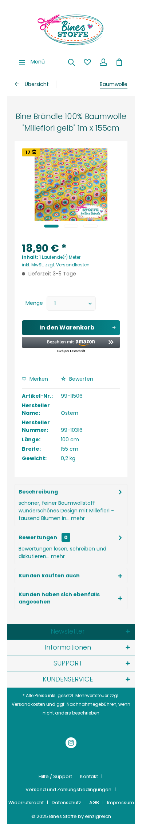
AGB (94, 802)
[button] (71, 345)
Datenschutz (66, 802)
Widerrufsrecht (26, 802)
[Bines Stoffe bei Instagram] (71, 744)
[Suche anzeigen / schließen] (71, 61)
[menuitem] (30, 61)
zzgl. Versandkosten (67, 265)
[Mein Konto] (103, 61)
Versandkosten (28, 704)
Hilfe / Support (55, 776)
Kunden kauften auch (49, 575)
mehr (77, 518)
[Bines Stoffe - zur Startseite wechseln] (71, 29)
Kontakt (89, 776)
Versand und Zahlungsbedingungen (68, 789)
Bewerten (80, 378)
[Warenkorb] (119, 61)
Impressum (120, 802)
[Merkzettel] (87, 61)
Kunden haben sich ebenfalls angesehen (59, 598)
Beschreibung (38, 491)
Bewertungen (38, 537)
